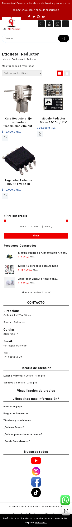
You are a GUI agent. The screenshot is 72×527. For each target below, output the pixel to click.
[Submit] (63, 38)
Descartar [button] (41, 522)
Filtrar (36, 235)
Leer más (40, 134)
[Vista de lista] (67, 73)
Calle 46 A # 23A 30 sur (17, 315)
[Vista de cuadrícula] (60, 73)
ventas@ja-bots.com (15, 345)
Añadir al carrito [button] (5, 138)
